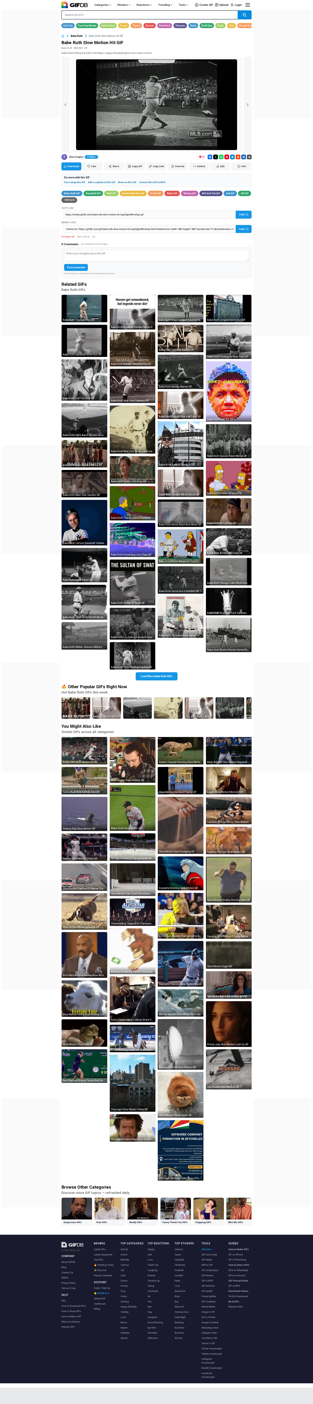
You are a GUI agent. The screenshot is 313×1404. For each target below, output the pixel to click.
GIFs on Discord (236, 1275)
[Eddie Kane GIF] (108, 25)
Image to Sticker (210, 1322)
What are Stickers (70, 1321)
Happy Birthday (129, 1306)
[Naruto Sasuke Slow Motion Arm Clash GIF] (180, 1003)
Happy (151, 1249)
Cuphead (179, 1259)
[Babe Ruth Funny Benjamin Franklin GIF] (180, 546)
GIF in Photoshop (237, 1259)
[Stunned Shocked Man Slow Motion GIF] (132, 1128)
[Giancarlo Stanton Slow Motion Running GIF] (180, 964)
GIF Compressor (210, 1270)
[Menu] (248, 5)
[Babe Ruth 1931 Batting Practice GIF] (132, 656)
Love (123, 1317)
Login (238, 5)
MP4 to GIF (207, 1265)
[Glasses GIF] (180, 25)
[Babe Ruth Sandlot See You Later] (199, 708)
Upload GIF (100, 1298)
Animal (124, 1249)
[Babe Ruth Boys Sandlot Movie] (75, 708)
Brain (177, 1296)
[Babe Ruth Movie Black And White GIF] (180, 513)
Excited (151, 1275)
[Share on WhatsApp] (221, 157)
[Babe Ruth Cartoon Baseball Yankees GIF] (84, 523)
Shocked (152, 1332)
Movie (124, 1322)
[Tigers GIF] (136, 25)
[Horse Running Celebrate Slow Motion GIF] (132, 1038)
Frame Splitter (209, 1296)
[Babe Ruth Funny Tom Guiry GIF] (132, 470)
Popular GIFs (68, 1326)
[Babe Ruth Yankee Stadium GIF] (180, 444)
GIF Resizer (207, 1275)
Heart (177, 1280)
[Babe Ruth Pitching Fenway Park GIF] (229, 342)
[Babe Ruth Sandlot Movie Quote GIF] (180, 483)
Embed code (68, 222)
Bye (149, 1306)
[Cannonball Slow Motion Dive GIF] (84, 780)
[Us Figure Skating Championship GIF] (132, 847)
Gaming (125, 1301)
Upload (223, 5)
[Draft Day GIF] (207, 25)
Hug (150, 1312)
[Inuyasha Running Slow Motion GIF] (180, 873)
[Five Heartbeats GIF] (87, 25)
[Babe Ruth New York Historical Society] (168, 708)
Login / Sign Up (102, 1288)
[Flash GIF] (220, 25)
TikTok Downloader (212, 1348)
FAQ (63, 1300)
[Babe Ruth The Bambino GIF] (84, 308)
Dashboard (100, 1303)
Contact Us (67, 1272)
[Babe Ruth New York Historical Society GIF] (132, 430)
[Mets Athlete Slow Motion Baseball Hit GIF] (229, 750)
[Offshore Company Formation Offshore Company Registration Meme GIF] (180, 1150)
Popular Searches (103, 1275)
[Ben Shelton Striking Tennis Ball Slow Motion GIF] (84, 1066)
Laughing (152, 1270)
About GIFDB (68, 1262)
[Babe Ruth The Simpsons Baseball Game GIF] (132, 503)
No (149, 1296)
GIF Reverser (208, 1285)
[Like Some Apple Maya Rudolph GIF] (229, 985)
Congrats (152, 1317)
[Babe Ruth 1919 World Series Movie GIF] (84, 602)
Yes (149, 1301)
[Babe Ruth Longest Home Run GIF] (229, 308)
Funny (124, 1296)
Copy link (67, 208)
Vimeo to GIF (208, 1343)
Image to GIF (208, 1312)
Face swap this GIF (74, 182)
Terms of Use (68, 1288)
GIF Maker (207, 1259)
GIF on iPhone (235, 1254)
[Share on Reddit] (238, 157)
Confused (153, 1291)
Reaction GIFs (235, 1306)
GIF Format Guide (238, 1280)
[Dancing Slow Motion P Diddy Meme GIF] (229, 922)
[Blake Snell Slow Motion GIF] (132, 808)
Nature (124, 1327)
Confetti (179, 1275)
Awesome (180, 1291)
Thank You (153, 1265)
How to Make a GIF (71, 1316)
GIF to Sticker (209, 1317)
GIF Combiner (209, 1301)
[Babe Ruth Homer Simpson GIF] (229, 478)
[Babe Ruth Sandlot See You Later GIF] (180, 405)
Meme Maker (208, 1306)
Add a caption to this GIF (101, 182)
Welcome (153, 1338)
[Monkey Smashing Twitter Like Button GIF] (132, 951)
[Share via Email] (249, 157)
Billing (97, 1308)
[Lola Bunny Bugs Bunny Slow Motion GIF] (229, 810)
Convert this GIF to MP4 (152, 182)
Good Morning (155, 1322)
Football (179, 1270)
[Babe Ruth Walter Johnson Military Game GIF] (84, 636)
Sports (124, 1338)
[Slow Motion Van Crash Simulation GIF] (132, 879)
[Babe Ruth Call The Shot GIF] (84, 380)
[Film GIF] (231, 25)
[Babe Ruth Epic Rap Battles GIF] (180, 338)
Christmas (180, 1265)
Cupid (178, 1254)
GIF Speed (207, 1291)
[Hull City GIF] (68, 25)
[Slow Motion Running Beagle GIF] (84, 911)
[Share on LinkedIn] (243, 157)
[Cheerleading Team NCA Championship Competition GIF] (132, 912)
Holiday (125, 1312)
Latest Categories (103, 1254)
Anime (124, 1254)
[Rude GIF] (193, 25)
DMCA (64, 1277)
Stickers (122, 5)
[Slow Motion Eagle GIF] (229, 955)
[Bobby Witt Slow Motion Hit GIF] (84, 750)
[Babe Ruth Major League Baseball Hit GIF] (180, 308)
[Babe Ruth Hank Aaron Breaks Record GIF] (84, 420)
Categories (101, 5)
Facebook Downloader (208, 1375)
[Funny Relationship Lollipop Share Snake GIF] (132, 999)
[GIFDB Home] (62, 36)
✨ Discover (100, 1270)
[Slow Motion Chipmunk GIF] (84, 1033)
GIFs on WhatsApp (238, 1270)
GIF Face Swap (209, 1254)
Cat (122, 1270)
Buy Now (179, 1332)
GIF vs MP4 (234, 1285)
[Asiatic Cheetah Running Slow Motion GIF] (180, 750)
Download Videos (238, 1291)
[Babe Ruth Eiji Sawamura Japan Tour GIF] (180, 617)
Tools (182, 5)
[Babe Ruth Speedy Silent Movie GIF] (229, 441)
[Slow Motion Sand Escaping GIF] (180, 825)
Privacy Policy (68, 1283)
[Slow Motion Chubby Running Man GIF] (229, 879)
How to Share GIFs (71, 1311)
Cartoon (125, 1265)
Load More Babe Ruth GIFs (156, 676)
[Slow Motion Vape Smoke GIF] (132, 760)
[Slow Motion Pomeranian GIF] (180, 1095)
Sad (150, 1254)
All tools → (208, 1249)
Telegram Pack (209, 1332)
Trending (164, 5)
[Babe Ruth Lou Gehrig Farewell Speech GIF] (132, 624)
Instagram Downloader (208, 1361)
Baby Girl (179, 1306)
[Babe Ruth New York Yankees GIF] (132, 386)
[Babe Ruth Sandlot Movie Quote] (106, 708)
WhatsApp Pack (210, 1327)
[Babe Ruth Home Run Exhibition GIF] (180, 580)
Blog (63, 1267)
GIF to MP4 (207, 1280)
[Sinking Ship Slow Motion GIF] (84, 814)
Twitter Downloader (212, 1353)
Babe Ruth (77, 35)
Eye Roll (152, 1327)
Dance (124, 1280)
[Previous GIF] (65, 105)
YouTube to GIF (209, 1338)
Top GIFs (98, 1259)
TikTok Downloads (238, 1296)
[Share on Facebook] (210, 157)
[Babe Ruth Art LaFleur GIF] (229, 512)
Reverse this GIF (127, 182)
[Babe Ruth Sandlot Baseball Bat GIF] (132, 349)
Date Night (180, 1317)
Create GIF (206, 5)
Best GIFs (233, 1301)
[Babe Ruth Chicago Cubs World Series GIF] (229, 571)
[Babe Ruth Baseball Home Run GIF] (84, 341)
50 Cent (178, 1338)
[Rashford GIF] (164, 25)
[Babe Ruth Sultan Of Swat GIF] (132, 582)
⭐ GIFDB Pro (101, 1293)
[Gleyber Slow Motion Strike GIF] (84, 847)
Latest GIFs (100, 1249)
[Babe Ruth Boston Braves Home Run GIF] (229, 635)
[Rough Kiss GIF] (245, 25)
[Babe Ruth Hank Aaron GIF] (84, 565)
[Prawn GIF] (123, 25)
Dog (123, 1291)
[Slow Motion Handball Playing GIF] (180, 780)
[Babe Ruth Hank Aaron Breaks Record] (137, 708)
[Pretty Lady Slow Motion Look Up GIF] (229, 1024)
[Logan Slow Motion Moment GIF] (229, 780)
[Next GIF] (248, 105)
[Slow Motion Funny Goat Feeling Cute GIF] (84, 998)
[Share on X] (215, 157)
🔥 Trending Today (103, 1265)
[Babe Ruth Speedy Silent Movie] (229, 708)
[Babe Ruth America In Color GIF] (229, 542)
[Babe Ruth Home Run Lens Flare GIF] (132, 540)
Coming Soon (182, 1312)
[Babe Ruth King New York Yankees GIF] (229, 601)
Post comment (76, 267)
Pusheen (125, 1332)
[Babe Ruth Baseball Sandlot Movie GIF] (132, 312)
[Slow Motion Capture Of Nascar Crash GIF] (84, 877)
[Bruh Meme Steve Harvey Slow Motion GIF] (84, 955)
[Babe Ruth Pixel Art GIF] (229, 391)
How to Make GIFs (238, 1249)
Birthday (125, 1259)
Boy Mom (180, 1327)
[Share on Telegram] (232, 157)
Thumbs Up (154, 1280)
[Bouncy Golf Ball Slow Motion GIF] (180, 1044)
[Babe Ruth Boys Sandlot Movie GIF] (84, 453)
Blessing (179, 1322)
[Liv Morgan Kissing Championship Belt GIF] (180, 916)
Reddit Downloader (212, 1368)
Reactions (143, 5)
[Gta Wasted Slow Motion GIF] (229, 1069)
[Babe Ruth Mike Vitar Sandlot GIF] (84, 483)
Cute (123, 1275)
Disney (124, 1285)
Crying (151, 1285)
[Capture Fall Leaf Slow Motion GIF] (229, 840)
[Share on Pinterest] (226, 157)
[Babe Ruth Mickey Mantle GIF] (180, 372)
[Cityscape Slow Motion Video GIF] (132, 1083)
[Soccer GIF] (149, 25)
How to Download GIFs (73, 1306)
